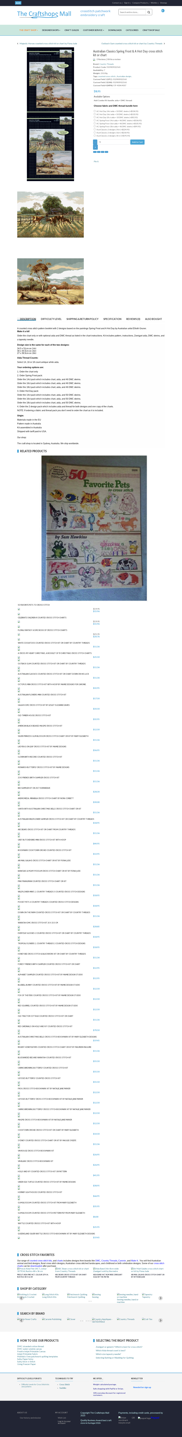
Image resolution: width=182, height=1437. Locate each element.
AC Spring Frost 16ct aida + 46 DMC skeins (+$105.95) (119, 123)
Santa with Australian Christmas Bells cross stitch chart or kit (49, 808)
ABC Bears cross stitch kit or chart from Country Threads (47, 829)
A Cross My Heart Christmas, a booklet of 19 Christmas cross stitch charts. (55, 653)
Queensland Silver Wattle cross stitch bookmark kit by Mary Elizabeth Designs (56, 1233)
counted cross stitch (107, 76)
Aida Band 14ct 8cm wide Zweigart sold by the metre (107, 1275)
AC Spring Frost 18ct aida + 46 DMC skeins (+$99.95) (118, 126)
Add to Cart (137, 142)
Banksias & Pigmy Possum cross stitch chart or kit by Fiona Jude (49, 871)
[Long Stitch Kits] (50, 1294)
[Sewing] (96, 1294)
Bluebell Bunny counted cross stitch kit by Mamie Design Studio (49, 985)
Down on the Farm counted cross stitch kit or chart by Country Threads (54, 912)
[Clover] (71, 1319)
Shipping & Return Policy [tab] (82, 319)
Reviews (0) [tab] (133, 319)
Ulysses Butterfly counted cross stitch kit (39, 1078)
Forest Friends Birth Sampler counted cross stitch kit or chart (49, 964)
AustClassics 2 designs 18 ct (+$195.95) (113, 136)
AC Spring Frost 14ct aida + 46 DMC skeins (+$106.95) (119, 120)
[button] (28, 30)
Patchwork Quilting (76, 1297)
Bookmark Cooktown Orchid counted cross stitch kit (45, 850)
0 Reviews (101, 59)
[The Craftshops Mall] (45, 13)
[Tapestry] (147, 1294)
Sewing (95, 1297)
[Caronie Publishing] (51, 1319)
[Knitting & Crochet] (27, 1294)
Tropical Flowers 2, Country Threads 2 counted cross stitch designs (51, 943)
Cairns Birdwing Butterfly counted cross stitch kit (43, 1068)
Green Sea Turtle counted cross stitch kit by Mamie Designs (47, 1182)
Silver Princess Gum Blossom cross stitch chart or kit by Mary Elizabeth (53, 736)
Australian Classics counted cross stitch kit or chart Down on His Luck (53, 674)
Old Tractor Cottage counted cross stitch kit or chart (45, 1016)
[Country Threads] (126, 1319)
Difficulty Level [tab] (51, 319)
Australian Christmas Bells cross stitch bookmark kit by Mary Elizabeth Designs (57, 1036)
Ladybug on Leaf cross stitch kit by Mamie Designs (42, 746)
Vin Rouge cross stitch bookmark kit (36, 1150)
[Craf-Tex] (147, 1319)
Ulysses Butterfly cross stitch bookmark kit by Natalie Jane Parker (50, 1099)
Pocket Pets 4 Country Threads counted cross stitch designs (48, 902)
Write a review (114, 59)
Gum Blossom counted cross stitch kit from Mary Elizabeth (47, 1202)
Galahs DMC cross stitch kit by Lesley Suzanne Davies (44, 705)
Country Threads (106, 64)
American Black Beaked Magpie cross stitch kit (40, 726)
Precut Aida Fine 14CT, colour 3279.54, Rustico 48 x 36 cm (32, 1275)
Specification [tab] (112, 319)
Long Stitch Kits (49, 1297)
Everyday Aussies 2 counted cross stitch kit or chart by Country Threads (54, 933)
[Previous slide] (21, 1298)
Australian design (124, 76)
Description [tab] (28, 319)
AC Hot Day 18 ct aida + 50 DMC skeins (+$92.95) (117, 117)
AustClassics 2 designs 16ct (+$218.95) (113, 132)
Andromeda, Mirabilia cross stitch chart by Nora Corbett (46, 798)
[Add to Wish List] (92, 582)
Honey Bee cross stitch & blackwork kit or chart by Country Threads (52, 954)
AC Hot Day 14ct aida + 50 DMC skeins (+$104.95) (117, 111)
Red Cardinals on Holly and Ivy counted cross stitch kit (45, 1026)
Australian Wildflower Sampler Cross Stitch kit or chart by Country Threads (56, 819)
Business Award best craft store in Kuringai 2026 (96, 1421)
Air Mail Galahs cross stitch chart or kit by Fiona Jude (44, 860)
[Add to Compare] (95, 582)
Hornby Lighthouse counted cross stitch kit (40, 1192)
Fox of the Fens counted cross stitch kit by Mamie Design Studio (49, 995)
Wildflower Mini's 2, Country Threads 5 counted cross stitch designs (51, 891)
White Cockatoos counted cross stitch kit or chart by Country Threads (54, 643)
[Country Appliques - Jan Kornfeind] (103, 1321)
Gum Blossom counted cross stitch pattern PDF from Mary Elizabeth (51, 1213)
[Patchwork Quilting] (77, 1294)
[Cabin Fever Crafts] (27, 1319)
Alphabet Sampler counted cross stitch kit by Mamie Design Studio (50, 974)
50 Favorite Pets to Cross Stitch (34, 605)
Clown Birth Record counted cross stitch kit (40, 757)
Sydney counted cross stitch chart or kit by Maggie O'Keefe (47, 1140)
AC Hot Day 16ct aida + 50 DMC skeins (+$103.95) (117, 114)
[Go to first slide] (160, 1298)
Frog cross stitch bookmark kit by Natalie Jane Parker (44, 1088)
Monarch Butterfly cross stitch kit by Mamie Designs (43, 767)
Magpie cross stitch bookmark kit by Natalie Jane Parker (45, 1119)
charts (60, 1261)
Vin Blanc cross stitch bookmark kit (35, 1161)
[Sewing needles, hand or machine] (128, 1297)
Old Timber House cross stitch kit (34, 715)
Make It (134, 1261)
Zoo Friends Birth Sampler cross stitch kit (38, 777)
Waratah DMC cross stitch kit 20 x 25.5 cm (38, 922)
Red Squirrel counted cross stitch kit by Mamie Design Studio (48, 1005)
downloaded (36, 1266)
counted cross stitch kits (40, 1261)
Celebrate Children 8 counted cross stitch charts (42, 617)
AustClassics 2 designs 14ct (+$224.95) (113, 129)
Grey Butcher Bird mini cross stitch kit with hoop (42, 839)
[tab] (89, 1301)
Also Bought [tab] (153, 319)
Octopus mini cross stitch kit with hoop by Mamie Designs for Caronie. (52, 684)
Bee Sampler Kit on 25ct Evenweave (34, 788)
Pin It (96, 161)
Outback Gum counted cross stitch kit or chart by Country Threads (131, 43)
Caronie (122, 1261)
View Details (95, 589)
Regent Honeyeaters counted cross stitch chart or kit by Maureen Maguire (54, 1047)
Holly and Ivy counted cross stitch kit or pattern (42, 1171)
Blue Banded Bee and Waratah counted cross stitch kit (44, 1057)
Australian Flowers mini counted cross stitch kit (42, 694)
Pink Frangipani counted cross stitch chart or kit (42, 881)
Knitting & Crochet (25, 1297)
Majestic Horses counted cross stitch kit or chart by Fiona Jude (48, 43)
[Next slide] (160, 1320)
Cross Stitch (64, 1384)
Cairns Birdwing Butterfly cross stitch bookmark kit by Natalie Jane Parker (54, 1109)
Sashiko (62, 1388)
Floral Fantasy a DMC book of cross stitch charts (42, 630)
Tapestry (146, 1297)
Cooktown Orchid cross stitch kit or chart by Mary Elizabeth (48, 1130)
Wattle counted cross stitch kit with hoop (39, 1223)
